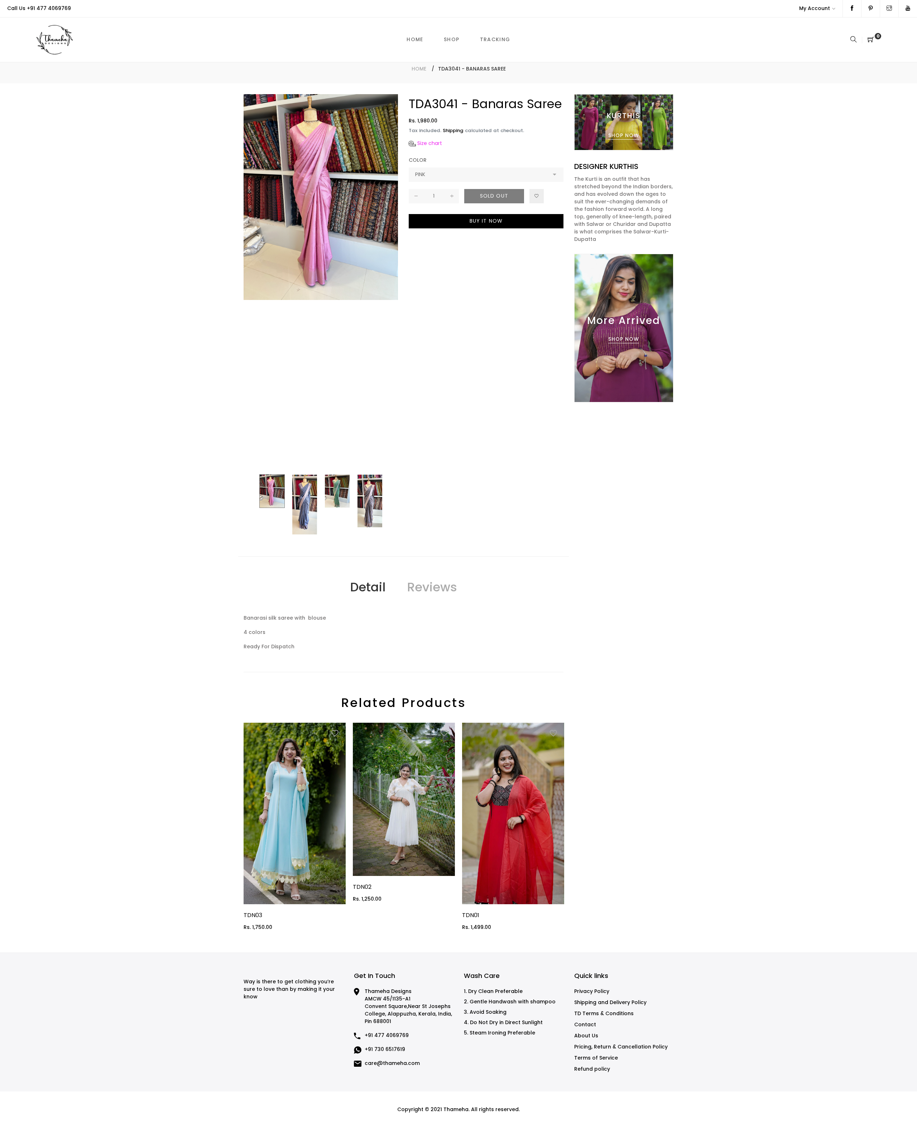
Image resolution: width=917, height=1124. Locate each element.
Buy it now (486, 220)
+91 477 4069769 (49, 8)
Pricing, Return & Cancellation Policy (621, 1046)
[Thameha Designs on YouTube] (908, 8)
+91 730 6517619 (385, 1049)
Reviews (432, 587)
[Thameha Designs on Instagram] (889, 8)
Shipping (453, 130)
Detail (367, 587)
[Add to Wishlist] (536, 196)
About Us (586, 1035)
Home (419, 68)
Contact (585, 1024)
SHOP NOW (623, 135)
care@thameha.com (392, 1063)
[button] (425, 143)
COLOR (418, 160)
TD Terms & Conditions (604, 1013)
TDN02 (362, 887)
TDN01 (470, 915)
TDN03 (253, 915)
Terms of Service (596, 1057)
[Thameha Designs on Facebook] (852, 8)
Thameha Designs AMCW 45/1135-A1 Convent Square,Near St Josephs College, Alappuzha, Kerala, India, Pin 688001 (408, 1006)
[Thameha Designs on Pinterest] (870, 8)
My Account (814, 8)
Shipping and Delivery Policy (610, 1002)
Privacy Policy (591, 991)
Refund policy (592, 1068)
